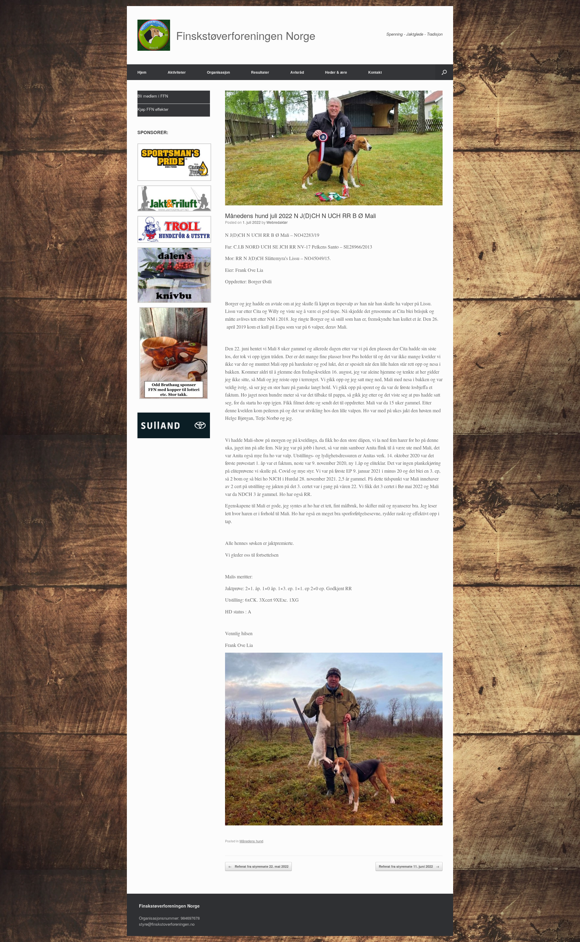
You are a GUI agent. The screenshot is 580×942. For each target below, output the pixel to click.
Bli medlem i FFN (152, 96)
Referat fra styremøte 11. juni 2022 (409, 866)
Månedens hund (251, 840)
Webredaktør (277, 222)
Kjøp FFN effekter (152, 109)
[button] (444, 72)
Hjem (142, 72)
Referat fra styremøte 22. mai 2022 (258, 866)
